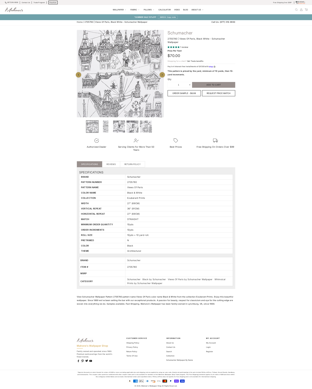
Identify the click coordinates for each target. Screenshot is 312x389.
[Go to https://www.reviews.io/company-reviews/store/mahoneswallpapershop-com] (301, 2)
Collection (170, 356)
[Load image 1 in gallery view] (92, 126)
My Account (211, 343)
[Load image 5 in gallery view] (146, 126)
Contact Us (26, 2)
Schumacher (134, 260)
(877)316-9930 (12, 2)
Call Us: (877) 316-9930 (223, 22)
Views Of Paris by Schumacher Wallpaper (190, 279)
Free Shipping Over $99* (282, 2)
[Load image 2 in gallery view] (106, 126)
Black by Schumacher (154, 279)
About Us (170, 343)
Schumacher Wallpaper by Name (179, 360)
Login (208, 347)
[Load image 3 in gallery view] (119, 126)
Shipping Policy (132, 343)
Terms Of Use (131, 356)
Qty (169, 79)
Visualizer (53, 2)
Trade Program (39, 2)
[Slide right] (162, 74)
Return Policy (131, 351)
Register (209, 351)
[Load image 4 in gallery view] (132, 126)
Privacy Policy (132, 347)
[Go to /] (14, 9)
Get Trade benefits (195, 61)
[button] (120, 10)
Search (169, 351)
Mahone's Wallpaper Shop (151, 386)
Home (80, 22)
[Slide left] (78, 74)
